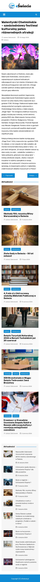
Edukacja (8, 373)
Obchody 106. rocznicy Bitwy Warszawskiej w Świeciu (18, 214)
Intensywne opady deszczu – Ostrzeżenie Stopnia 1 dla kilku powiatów (26, 469)
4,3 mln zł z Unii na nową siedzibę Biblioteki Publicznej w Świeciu (20, 295)
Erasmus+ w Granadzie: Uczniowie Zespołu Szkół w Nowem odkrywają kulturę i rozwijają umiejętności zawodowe (18, 425)
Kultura (6, 40)
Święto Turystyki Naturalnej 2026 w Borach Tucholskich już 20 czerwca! (20, 338)
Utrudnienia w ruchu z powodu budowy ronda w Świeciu (25, 503)
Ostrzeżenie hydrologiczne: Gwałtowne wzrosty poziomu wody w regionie (26, 562)
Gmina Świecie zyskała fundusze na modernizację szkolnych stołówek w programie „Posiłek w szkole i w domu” (26, 518)
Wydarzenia (16, 209)
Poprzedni (9, 175)
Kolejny (31, 175)
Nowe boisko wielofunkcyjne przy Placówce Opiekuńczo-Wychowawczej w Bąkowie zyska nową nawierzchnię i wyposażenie (26, 547)
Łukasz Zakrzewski (9, 37)
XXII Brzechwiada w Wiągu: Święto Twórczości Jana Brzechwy (17, 380)
